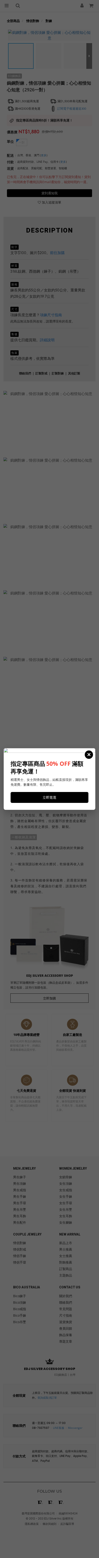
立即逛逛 (49, 797)
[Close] (89, 754)
